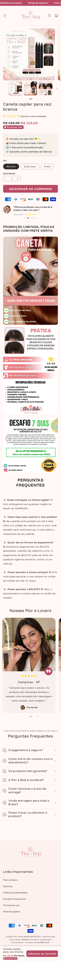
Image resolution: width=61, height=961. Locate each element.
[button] (4, 15)
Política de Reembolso (15, 892)
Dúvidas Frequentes (14, 899)
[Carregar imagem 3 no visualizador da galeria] (45, 88)
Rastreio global (11, 911)
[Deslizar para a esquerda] (4, 88)
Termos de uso (11, 905)
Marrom (11, 166)
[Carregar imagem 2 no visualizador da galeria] (30, 88)
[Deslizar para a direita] (56, 88)
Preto (47, 166)
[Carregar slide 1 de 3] (28, 218)
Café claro (30, 166)
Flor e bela (18, 936)
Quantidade (9, 173)
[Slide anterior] (24, 218)
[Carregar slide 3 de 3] (33, 218)
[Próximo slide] (36, 218)
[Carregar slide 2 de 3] (30, 218)
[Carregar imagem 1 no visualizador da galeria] (15, 88)
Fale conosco (10, 879)
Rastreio (8, 886)
